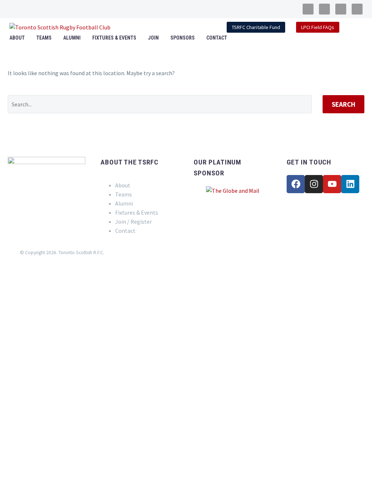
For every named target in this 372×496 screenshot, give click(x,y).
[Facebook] (296, 184)
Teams (44, 38)
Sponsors (182, 38)
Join (153, 38)
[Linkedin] (350, 184)
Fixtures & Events (114, 38)
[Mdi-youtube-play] (340, 9)
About (17, 38)
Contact (216, 38)
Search (343, 104)
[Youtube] (332, 184)
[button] (352, 27)
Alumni (72, 38)
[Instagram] (314, 184)
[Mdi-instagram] (324, 9)
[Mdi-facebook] (308, 9)
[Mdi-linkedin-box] (357, 9)
